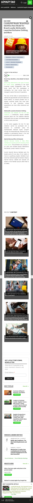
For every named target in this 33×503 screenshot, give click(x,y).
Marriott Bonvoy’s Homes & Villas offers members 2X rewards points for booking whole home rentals (16, 142)
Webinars (13, 7)
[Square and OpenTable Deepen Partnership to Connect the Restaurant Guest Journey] (16, 245)
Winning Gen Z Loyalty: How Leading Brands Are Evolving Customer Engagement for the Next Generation (19, 452)
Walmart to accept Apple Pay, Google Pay (15, 480)
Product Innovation (11, 64)
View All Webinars (9, 458)
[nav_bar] (29, 2)
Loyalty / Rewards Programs (13, 62)
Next (15, 494)
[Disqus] (16, 189)
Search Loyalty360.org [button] (21, 2)
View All (25, 386)
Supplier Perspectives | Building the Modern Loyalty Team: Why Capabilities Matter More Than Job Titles (20, 417)
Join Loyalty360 (5, 7)
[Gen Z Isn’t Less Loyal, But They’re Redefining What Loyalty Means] (16, 288)
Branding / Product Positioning (14, 57)
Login (25, 3)
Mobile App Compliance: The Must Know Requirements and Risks (19, 442)
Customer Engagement (12, 59)
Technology (9, 67)
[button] (16, 4)
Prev (12, 494)
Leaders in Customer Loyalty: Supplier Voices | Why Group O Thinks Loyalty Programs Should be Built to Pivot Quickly (20, 403)
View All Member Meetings (21, 458)
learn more (17, 394)
